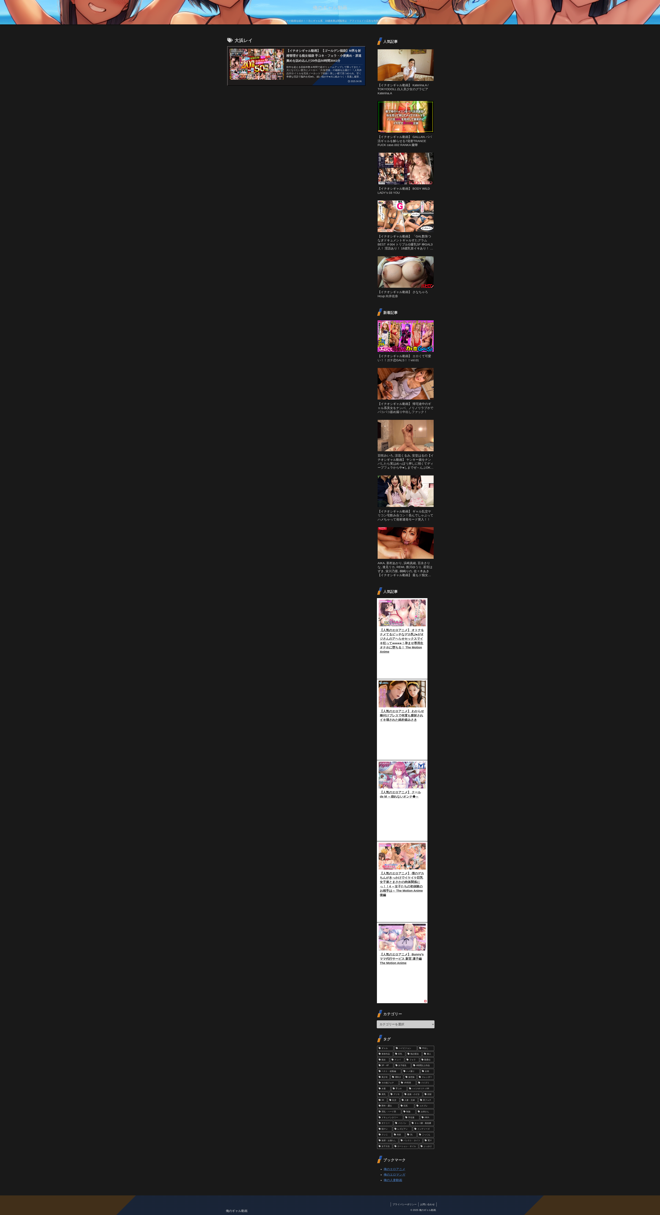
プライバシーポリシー (405, 1204)
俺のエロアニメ (394, 1169)
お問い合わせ (427, 1204)
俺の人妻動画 (393, 1180)
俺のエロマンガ (394, 1174)
